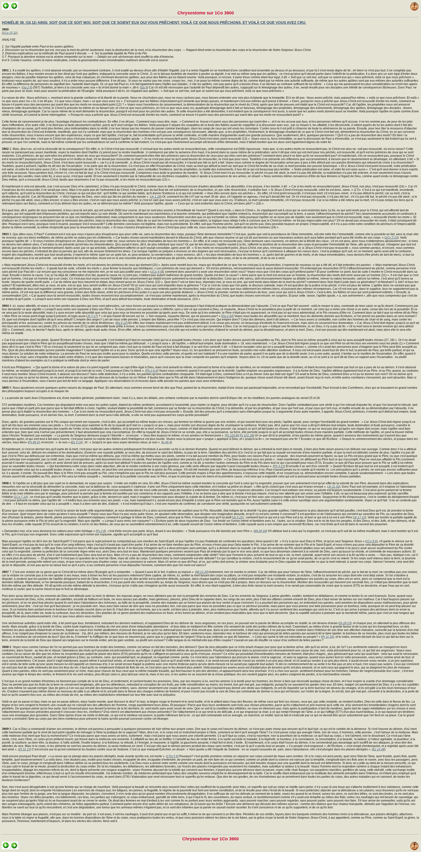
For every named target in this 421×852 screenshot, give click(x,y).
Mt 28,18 (260, 531)
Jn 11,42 (333, 486)
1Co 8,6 (371, 541)
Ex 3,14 (77, 442)
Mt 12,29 (202, 572)
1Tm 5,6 (172, 756)
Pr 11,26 (327, 637)
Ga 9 (144, 87)
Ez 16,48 (378, 749)
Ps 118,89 (232, 435)
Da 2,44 (227, 316)
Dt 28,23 (345, 623)
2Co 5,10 (391, 237)
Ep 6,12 (121, 323)
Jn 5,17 (92, 316)
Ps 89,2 (34, 442)
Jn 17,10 (359, 517)
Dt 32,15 (24, 749)
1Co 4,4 (156, 271)
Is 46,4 (166, 442)
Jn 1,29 (156, 196)
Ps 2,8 (101, 531)
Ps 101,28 (246, 435)
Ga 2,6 (27, 87)
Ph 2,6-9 (151, 370)
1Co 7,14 (21, 497)
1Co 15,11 (10, 33)
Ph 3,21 (279, 466)
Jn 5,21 (238, 517)
